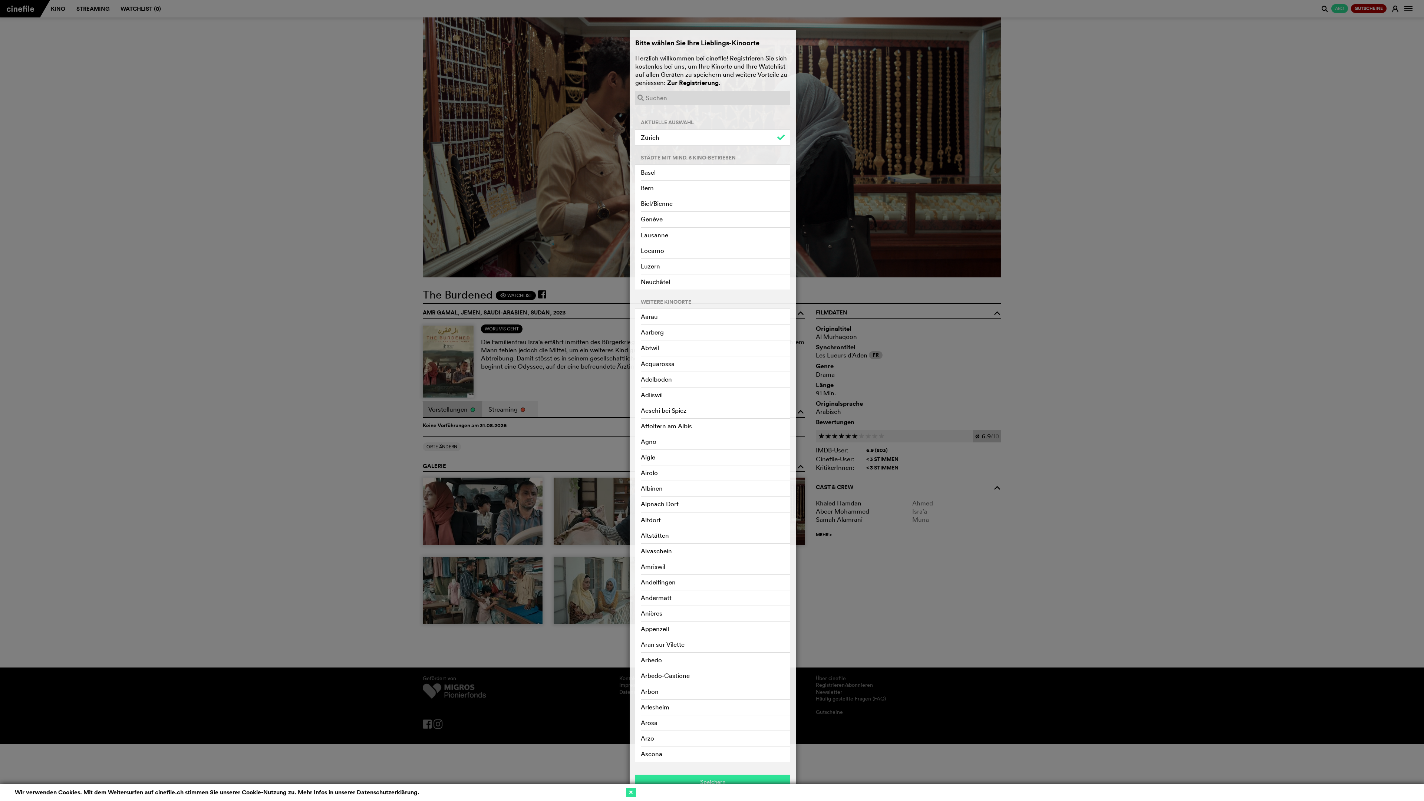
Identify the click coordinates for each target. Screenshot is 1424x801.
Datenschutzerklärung (387, 792)
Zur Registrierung (693, 83)
